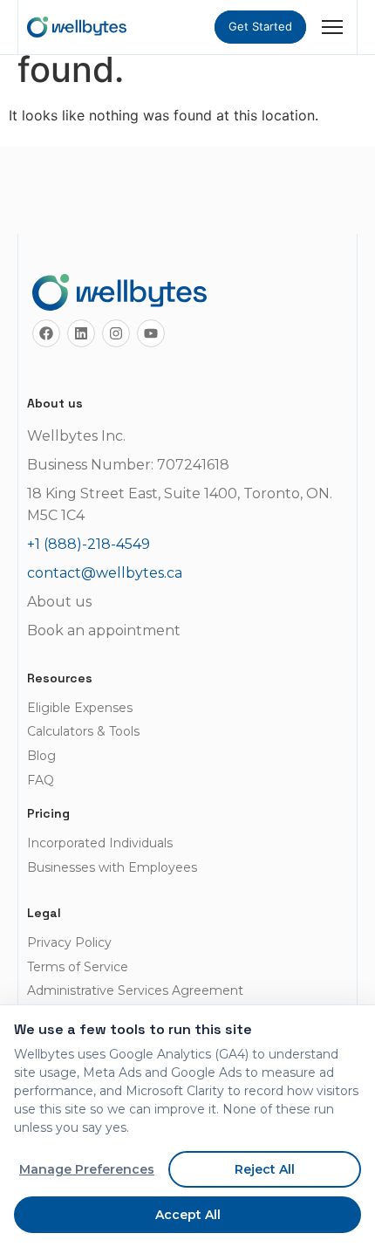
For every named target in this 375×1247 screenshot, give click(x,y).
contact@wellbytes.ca (104, 573)
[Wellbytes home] (76, 27)
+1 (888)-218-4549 (88, 544)
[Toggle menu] (332, 27)
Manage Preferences (86, 1169)
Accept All (188, 1215)
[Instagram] (116, 333)
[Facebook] (46, 333)
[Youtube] (151, 333)
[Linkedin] (81, 333)
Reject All (265, 1169)
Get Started (260, 26)
